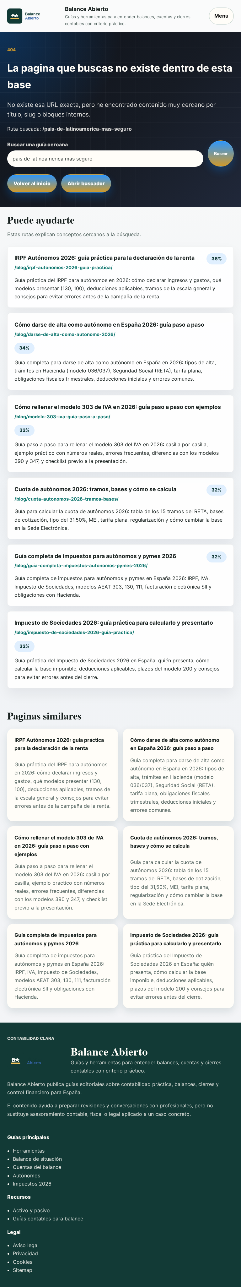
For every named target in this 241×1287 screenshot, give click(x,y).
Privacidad (25, 1253)
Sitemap (22, 1270)
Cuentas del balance (37, 1167)
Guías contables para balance (48, 1218)
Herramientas (29, 1151)
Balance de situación (37, 1159)
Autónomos (26, 1175)
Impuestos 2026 (32, 1184)
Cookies (22, 1262)
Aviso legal (26, 1245)
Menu (221, 16)
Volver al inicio (32, 183)
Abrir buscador (86, 183)
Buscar (221, 153)
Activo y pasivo (31, 1210)
